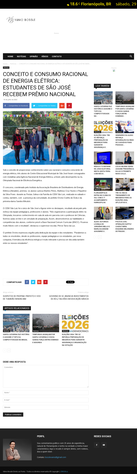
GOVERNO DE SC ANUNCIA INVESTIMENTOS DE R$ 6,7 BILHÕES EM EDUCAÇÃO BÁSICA (69, 297)
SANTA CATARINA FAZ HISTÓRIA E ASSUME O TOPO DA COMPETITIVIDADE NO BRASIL (16, 337)
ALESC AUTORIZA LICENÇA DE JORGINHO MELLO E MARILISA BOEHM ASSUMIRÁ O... (102, 226)
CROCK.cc (64, 471)
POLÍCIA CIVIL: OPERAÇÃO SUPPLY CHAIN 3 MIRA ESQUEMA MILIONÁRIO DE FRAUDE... (124, 226)
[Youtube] (103, 445)
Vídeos (44, 56)
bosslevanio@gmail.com (55, 457)
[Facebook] (96, 445)
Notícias (21, 56)
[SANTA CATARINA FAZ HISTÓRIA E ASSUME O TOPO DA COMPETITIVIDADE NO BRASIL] (16, 323)
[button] (131, 56)
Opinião (34, 56)
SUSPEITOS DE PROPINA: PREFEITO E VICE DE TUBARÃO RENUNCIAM (22, 297)
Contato (57, 56)
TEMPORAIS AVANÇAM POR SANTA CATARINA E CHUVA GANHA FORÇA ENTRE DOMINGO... (124, 111)
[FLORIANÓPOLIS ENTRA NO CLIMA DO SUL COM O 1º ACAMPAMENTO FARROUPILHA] (103, 184)
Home (10, 56)
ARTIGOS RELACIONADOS (17, 308)
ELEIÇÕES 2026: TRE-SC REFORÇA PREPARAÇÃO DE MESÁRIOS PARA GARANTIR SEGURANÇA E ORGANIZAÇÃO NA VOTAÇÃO (74, 339)
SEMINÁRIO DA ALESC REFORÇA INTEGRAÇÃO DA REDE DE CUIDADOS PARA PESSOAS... (124, 140)
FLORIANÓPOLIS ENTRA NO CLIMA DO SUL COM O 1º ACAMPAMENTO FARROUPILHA (102, 197)
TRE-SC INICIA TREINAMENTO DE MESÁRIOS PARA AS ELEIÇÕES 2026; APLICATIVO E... (123, 197)
